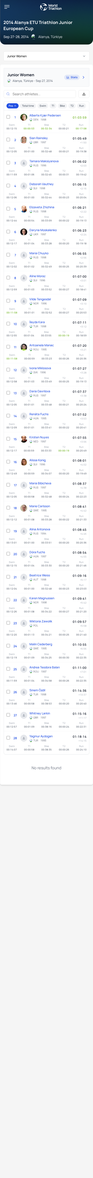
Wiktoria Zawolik (40, 621)
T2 (72, 106)
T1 (53, 106)
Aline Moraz (37, 276)
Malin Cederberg (40, 644)
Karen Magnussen (41, 598)
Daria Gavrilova (39, 391)
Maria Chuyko (38, 253)
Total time (28, 106)
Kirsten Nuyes (39, 437)
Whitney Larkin (39, 713)
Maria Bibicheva (40, 483)
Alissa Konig (37, 460)
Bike (62, 106)
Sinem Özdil (37, 690)
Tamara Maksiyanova (44, 161)
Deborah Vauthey (41, 184)
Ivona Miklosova (40, 368)
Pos (11, 106)
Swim (43, 106)
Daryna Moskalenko (43, 230)
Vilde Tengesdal (40, 299)
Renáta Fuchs (38, 414)
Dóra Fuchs (37, 552)
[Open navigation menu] (7, 7)
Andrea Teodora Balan (44, 667)
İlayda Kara (37, 322)
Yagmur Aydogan (41, 736)
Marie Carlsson (39, 506)
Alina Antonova (39, 529)
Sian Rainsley (38, 138)
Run (81, 106)
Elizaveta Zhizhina (41, 207)
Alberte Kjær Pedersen (45, 115)
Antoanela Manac (41, 345)
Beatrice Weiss (39, 575)
